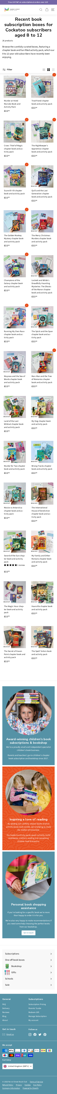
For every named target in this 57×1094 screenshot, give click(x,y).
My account (33, 1020)
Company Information (11, 1088)
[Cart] (47, 10)
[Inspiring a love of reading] (28, 792)
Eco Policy (37, 1085)
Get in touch (29, 933)
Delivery (6, 1008)
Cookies (28, 1085)
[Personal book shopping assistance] (28, 877)
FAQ (4, 1004)
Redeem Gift (33, 1012)
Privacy (19, 1085)
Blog (4, 1016)
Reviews (5, 1012)
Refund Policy (7, 1085)
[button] (10, 565)
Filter (9, 69)
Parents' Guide (34, 1008)
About (5, 1020)
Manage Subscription (37, 1016)
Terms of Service (36, 1082)
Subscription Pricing (37, 1004)
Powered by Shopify (30, 1088)
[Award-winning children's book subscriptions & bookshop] (28, 712)
